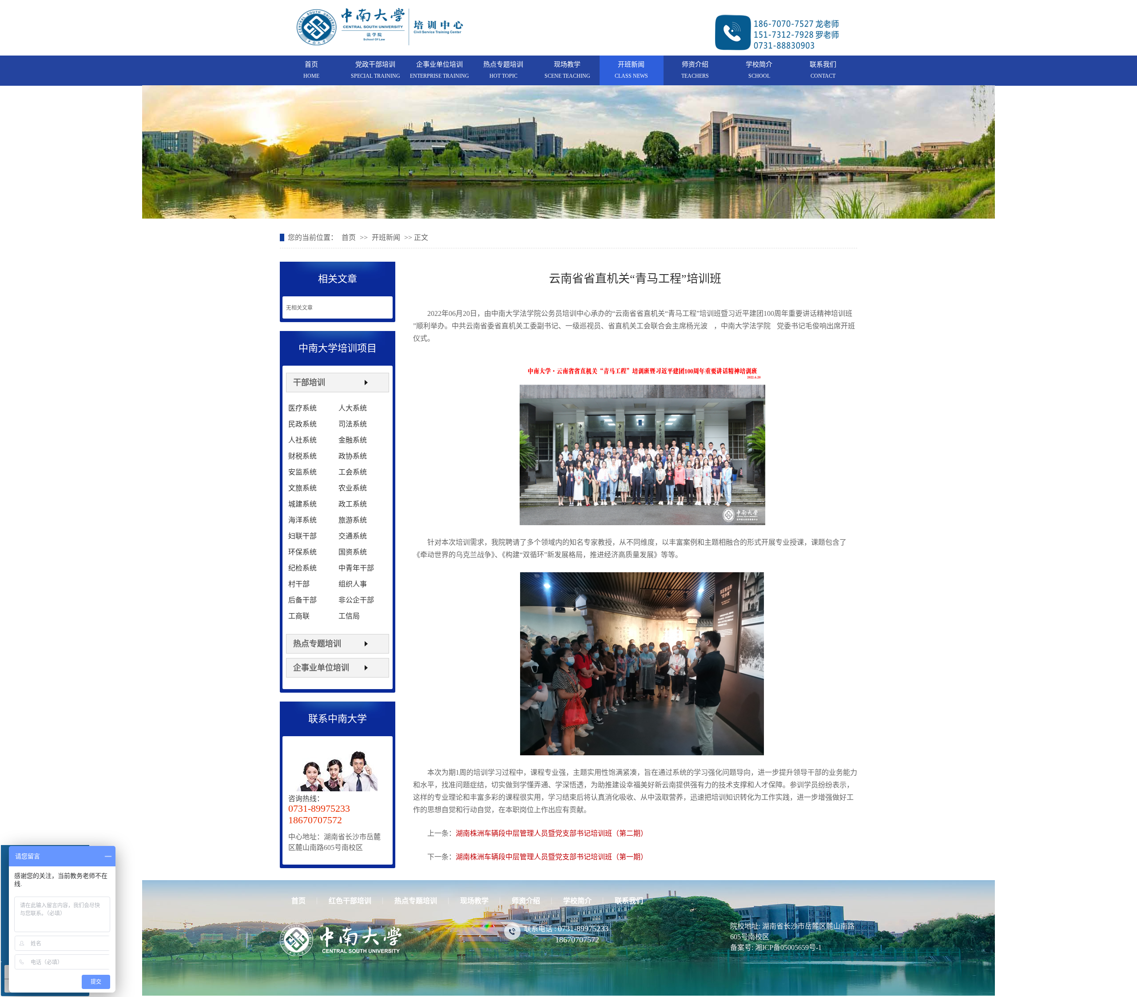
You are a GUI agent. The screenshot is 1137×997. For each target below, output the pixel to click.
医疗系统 (302, 408)
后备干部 (302, 600)
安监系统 (302, 472)
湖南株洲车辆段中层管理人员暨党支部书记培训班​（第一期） (552, 857)
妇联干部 (302, 536)
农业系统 (352, 488)
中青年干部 (356, 568)
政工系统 (352, 504)
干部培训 (309, 382)
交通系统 (352, 536)
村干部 (299, 584)
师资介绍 (695, 64)
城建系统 (302, 504)
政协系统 (352, 456)
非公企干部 (356, 600)
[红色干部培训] (568, 152)
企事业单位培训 (439, 64)
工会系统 (352, 472)
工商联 (299, 616)
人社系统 (302, 440)
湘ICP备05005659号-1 (788, 947)
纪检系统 (302, 568)
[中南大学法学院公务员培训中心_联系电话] (777, 51)
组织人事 (352, 584)
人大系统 (352, 408)
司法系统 (352, 424)
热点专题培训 (503, 64)
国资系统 (352, 552)
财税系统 (302, 456)
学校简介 (759, 64)
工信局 (349, 616)
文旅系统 (302, 488)
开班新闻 (631, 64)
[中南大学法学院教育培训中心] (380, 42)
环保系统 (302, 552)
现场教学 (567, 64)
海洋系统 (302, 520)
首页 (311, 64)
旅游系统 (352, 520)
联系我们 (823, 64)
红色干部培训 (350, 901)
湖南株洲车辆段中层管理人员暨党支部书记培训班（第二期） (552, 833)
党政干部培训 (375, 64)
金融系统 (352, 440)
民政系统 (302, 424)
